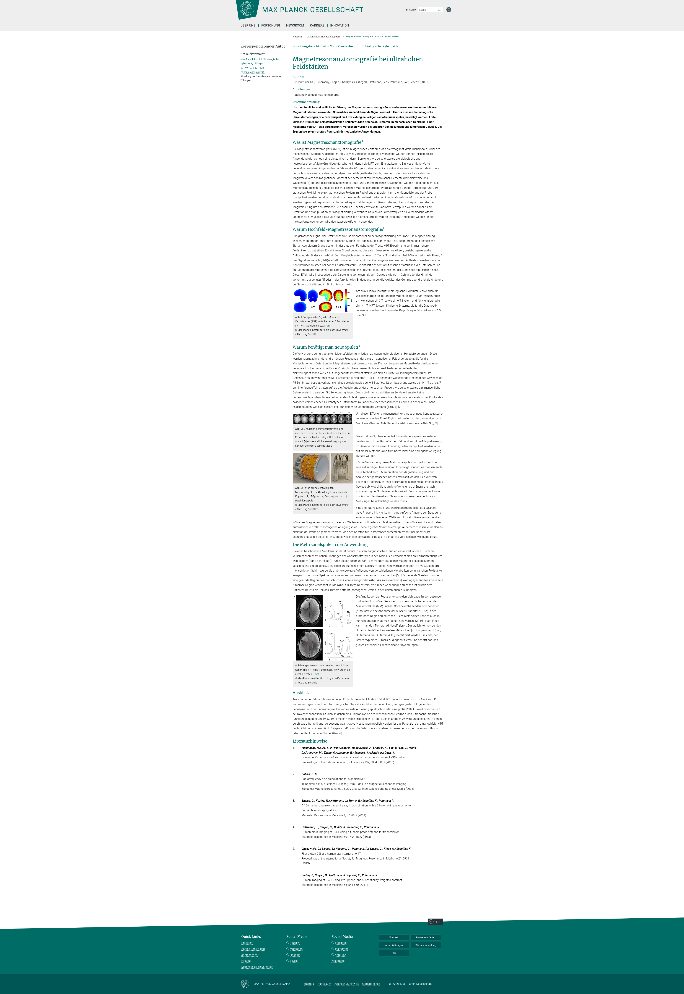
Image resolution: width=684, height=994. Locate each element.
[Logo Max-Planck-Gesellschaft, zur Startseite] (299, 12)
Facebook (341, 943)
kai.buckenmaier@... (254, 72)
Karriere (317, 25)
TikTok (294, 961)
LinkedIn (295, 955)
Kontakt (393, 937)
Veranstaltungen (394, 945)
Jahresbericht (249, 955)
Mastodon (296, 949)
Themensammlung (426, 945)
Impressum (324, 983)
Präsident (247, 943)
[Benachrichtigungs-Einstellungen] (448, 9)
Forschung (270, 25)
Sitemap (309, 983)
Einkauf (246, 961)
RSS (394, 953)
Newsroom (295, 25)
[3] (436, 423)
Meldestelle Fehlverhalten (257, 967)
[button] (350, 310)
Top (438, 922)
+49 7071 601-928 (253, 67)
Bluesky (295, 943)
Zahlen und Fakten (253, 949)
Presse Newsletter (426, 937)
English (411, 9)
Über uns (247, 25)
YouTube (340, 955)
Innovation (339, 25)
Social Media (297, 937)
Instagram (341, 949)
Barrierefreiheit (371, 983)
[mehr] (327, 325)
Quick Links (251, 937)
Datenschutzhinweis (346, 983)
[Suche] (439, 9)
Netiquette (338, 961)
